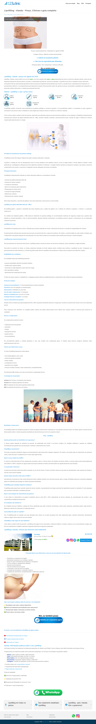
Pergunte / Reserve (86, 540)
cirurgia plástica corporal (23, 664)
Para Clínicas (29, 717)
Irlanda (22, 14)
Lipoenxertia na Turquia (12, 642)
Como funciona (7, 717)
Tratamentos (52, 714)
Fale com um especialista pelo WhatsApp (48, 61)
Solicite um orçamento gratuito (48, 58)
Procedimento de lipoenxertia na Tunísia (16, 635)
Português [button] (88, 3)
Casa (5, 14)
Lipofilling (18, 14)
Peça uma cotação (70, 3)
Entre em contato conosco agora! (11, 714)
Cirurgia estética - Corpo (11, 14)
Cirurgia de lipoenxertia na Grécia (15, 639)
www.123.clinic (45, 721)
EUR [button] (82, 3)
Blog (78, 3)
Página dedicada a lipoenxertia (13, 669)
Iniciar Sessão (52, 717)
